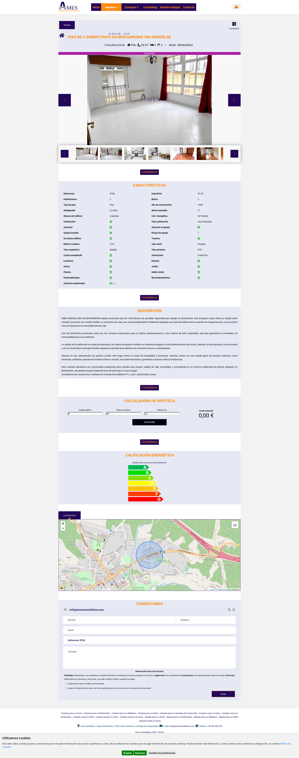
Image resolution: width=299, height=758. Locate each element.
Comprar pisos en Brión (148, 713)
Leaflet (212, 589)
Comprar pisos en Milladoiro (124, 713)
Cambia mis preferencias (162, 753)
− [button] (63, 528)
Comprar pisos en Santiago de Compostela (178, 713)
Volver (67, 25)
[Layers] (235, 524)
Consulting (150, 7)
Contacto (189, 7)
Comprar (131, 7)
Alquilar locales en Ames (150, 721)
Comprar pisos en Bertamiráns (97, 713)
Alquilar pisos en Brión (228, 717)
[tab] (69, 515)
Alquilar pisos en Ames (155, 717)
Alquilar (110, 7)
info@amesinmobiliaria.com (86, 609)
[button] (234, 25)
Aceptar (127, 753)
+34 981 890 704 (215, 726)
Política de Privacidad (94, 684)
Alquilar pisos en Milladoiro (205, 717)
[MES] (69, 12)
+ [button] (63, 523)
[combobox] (236, 7)
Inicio (96, 7)
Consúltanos (149, 171)
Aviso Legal (79, 684)
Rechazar (140, 753)
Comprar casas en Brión (83, 717)
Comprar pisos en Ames (71, 713)
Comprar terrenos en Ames (131, 717)
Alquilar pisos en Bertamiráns (179, 717)
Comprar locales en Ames (107, 717)
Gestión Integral (170, 7)
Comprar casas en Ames (209, 713)
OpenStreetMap (224, 589)
